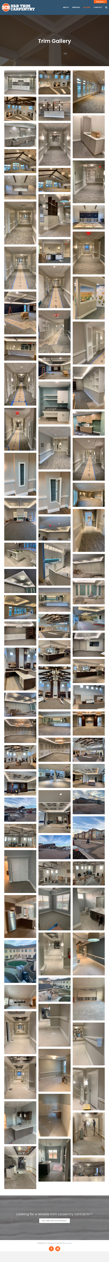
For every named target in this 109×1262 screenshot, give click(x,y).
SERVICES (76, 7)
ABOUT (66, 7)
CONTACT (98, 7)
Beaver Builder (67, 1243)
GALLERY (86, 7)
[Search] (105, 7)
